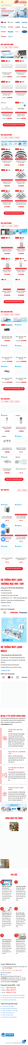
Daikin (10, 47)
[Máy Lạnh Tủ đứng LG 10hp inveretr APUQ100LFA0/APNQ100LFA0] (21, 284)
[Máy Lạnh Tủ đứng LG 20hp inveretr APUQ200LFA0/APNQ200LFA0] (7, 284)
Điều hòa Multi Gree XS (21, 469)
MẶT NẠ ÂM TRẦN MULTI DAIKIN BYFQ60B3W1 (7, 469)
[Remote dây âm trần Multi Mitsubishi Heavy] (7, 441)
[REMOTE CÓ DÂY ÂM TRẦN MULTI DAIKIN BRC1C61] (21, 441)
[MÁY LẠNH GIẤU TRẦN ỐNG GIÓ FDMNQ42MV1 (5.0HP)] (7, 350)
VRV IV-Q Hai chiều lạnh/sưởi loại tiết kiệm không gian (21, 538)
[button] (2, 2)
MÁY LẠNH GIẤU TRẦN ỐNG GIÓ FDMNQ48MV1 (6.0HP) (21, 337)
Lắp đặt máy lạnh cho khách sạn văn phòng (13, 997)
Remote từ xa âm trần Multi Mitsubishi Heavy (21, 428)
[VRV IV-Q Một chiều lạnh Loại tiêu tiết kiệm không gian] (7, 509)
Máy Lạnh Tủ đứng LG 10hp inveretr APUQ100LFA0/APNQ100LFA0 (21, 292)
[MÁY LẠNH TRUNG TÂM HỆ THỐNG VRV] (21, 551)
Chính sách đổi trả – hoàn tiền (10, 1010)
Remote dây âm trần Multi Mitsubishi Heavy (7, 448)
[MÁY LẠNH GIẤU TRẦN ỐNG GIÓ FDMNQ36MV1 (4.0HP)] (21, 350)
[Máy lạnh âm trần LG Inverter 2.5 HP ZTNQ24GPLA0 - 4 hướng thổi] (7, 195)
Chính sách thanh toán (8, 1012)
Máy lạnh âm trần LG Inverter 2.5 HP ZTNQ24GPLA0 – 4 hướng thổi (7, 203)
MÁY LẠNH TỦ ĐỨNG (6, 223)
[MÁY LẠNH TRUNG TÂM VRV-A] (7, 551)
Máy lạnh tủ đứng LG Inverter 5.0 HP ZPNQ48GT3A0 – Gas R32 (21, 250)
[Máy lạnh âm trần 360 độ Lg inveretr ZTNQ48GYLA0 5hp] (21, 154)
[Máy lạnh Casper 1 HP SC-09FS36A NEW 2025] (7, 107)
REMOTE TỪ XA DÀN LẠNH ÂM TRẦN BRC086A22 (7, 428)
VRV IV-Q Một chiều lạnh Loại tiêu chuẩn (21, 517)
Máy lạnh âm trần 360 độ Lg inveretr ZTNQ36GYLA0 (7, 161)
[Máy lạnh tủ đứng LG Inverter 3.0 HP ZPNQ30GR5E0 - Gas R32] (21, 263)
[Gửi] (25, 5)
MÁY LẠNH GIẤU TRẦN (7, 312)
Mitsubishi (16, 47)
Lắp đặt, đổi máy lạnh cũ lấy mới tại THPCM (13, 995)
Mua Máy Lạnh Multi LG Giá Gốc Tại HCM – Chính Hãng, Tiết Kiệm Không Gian (21, 887)
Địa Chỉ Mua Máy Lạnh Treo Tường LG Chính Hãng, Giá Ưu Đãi (21, 914)
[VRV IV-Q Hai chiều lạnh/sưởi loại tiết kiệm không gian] (21, 530)
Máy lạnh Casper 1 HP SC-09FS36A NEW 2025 (7, 115)
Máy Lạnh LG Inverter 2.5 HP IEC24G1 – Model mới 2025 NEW (21, 94)
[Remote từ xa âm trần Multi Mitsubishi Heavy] (21, 420)
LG (6, 226)
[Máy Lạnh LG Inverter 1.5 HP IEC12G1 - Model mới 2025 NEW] (21, 66)
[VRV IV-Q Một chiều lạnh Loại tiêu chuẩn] (21, 509)
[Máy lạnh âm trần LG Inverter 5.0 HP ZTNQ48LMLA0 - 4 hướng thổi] (7, 175)
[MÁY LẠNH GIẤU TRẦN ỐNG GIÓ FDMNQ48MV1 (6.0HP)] (21, 329)
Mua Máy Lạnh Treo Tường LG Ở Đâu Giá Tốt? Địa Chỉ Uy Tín (7, 914)
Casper (6, 47)
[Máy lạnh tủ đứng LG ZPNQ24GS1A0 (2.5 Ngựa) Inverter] (7, 242)
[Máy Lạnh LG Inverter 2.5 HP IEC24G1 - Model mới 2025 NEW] (21, 86)
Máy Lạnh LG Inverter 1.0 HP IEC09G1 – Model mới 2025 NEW (7, 73)
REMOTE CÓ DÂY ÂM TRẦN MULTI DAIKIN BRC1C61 (21, 448)
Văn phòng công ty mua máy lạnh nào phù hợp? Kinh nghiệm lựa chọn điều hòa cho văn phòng (6, 940)
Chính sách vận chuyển (8, 1006)
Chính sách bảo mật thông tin (9, 1008)
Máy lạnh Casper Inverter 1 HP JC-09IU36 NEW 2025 (21, 115)
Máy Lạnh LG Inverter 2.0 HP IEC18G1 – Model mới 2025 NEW (7, 94)
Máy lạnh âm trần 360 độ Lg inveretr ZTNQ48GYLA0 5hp (21, 161)
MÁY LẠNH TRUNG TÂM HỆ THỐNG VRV (21, 559)
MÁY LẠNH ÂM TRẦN (6, 135)
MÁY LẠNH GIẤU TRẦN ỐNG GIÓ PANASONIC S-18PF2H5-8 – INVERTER (7, 337)
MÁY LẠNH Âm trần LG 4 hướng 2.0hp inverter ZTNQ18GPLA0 (21, 203)
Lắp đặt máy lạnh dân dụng (9, 999)
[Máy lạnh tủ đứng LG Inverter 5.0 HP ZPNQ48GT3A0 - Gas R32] (21, 242)
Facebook (4, 974)
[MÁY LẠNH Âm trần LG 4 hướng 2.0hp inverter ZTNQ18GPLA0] (21, 195)
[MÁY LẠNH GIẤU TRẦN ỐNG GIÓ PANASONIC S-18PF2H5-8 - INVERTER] (7, 329)
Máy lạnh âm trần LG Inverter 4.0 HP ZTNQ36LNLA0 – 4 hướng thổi (21, 182)
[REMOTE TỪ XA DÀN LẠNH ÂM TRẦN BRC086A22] (7, 420)
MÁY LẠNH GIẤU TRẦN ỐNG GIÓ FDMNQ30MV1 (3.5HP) (7, 379)
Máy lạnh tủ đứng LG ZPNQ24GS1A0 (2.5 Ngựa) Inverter (7, 250)
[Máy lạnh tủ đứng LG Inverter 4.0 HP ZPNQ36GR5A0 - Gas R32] (7, 263)
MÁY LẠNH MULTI (5, 399)
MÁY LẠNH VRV (5, 490)
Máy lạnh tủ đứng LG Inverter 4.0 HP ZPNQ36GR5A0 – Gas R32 (7, 271)
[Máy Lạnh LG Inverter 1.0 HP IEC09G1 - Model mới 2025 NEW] (7, 66)
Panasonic (11, 137)
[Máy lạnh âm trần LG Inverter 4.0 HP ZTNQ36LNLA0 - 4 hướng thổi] (21, 175)
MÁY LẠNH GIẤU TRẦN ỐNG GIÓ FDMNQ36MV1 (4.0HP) (21, 358)
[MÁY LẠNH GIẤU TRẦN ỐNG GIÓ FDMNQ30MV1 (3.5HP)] (7, 371)
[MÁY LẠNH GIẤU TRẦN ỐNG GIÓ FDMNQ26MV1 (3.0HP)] (21, 371)
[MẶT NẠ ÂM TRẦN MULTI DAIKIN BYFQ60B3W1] (7, 462)
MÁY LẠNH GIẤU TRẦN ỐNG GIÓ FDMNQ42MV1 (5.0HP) (7, 358)
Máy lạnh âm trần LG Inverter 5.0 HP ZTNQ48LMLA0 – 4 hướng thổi (7, 182)
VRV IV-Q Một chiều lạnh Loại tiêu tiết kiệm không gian (7, 517)
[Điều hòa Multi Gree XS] (21, 462)
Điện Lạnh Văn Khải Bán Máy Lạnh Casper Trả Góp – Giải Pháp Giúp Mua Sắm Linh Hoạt (7, 887)
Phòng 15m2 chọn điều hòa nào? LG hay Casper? (20, 940)
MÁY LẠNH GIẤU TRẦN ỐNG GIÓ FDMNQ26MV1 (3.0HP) (21, 379)
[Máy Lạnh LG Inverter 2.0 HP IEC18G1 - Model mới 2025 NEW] (7, 86)
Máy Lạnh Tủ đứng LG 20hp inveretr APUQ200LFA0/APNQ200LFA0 (7, 292)
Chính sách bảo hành (7, 1015)
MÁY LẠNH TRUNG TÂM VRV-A (7, 559)
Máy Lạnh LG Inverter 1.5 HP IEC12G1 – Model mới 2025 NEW (21, 73)
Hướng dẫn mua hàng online (9, 1017)
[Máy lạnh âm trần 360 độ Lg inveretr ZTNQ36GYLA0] (7, 154)
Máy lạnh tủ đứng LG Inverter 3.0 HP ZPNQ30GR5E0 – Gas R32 (21, 271)
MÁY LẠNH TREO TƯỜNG (7, 44)
